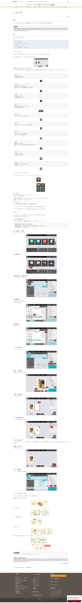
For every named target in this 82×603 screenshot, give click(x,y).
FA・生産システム (18, 582)
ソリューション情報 (36, 574)
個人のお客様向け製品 (18, 593)
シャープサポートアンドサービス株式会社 (56, 593)
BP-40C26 (15, 28)
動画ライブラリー (36, 591)
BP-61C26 (59, 28)
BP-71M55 (66, 29)
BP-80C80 (18, 30)
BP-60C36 (55, 28)
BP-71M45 (62, 29)
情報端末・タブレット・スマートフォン (21, 586)
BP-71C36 (49, 29)
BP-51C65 (45, 28)
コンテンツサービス (35, 583)
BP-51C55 (42, 28)
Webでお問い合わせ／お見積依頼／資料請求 (58, 575)
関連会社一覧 (53, 588)
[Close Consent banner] (81, 595)
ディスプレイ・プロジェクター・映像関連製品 (22, 577)
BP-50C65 (35, 28)
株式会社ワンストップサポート (55, 594)
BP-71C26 (45, 29)
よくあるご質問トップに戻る (19, 567)
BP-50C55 (32, 28)
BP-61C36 (65, 28)
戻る (68, 16)
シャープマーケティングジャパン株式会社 (56, 590)
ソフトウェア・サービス (36, 576)
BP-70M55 (32, 29)
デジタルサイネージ (35, 578)
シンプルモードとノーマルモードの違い (22, 43)
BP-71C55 (55, 29)
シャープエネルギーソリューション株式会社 (56, 591)
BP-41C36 (25, 28)
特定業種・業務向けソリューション (37, 585)
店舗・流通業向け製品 (18, 581)
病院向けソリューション (36, 581)
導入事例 (34, 588)
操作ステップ (17, 45)
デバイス (17, 590)
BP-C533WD (22, 30)
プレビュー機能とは (18, 41)
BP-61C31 (62, 28)
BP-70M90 (42, 29)
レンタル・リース (35, 586)
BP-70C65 (25, 29)
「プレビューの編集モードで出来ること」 (59, 441)
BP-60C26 (49, 28)
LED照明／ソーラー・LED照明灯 (20, 589)
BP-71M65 (15, 30)
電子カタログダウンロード (37, 595)
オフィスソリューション (36, 577)
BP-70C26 (15, 29)
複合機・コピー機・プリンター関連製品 (21, 580)
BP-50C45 (28, 28)
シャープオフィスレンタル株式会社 (55, 592)
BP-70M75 (39, 29)
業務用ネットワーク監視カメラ (20, 585)
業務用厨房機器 (18, 591)
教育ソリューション (35, 580)
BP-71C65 (59, 29)
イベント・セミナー (54, 584)
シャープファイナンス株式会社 (54, 595)
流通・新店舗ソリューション (36, 579)
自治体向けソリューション (36, 582)
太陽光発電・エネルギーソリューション (21, 588)
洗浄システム (17, 584)
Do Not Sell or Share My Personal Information (74, 601)
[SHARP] (15, 2)
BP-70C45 (18, 29)
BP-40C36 (18, 28)
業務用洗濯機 (17, 592)
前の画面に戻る (29, 567)
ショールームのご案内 (54, 578)
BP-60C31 (52, 28)
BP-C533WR (26, 30)
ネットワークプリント (36, 584)
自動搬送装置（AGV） (18, 583)
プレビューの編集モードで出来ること (21, 47)
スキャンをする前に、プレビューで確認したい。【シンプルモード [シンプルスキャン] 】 (31, 208)
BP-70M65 (35, 29)
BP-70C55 (22, 29)
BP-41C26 (22, 28)
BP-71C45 (52, 29)
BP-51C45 (38, 28)
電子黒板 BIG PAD (18, 578)
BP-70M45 (28, 29)
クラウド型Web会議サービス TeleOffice (21, 579)
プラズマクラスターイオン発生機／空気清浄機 (22, 587)
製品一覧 (17, 574)
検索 (68, 2)
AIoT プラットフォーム (18, 576)
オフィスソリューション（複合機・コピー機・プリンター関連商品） (41, 4)
